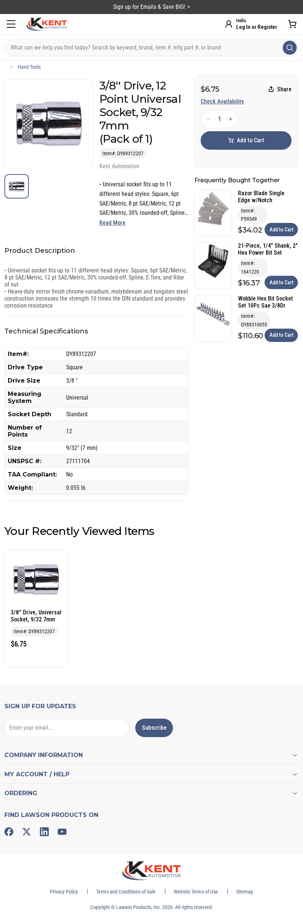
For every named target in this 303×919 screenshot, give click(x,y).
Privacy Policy (64, 892)
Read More (112, 222)
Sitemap (244, 892)
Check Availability (222, 101)
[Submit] (290, 48)
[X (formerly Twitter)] (26, 831)
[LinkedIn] (44, 831)
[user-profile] (228, 24)
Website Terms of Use (196, 892)
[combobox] (151, 47)
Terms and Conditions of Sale (126, 892)
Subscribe (154, 727)
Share (284, 89)
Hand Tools (29, 67)
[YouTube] (62, 831)
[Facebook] (8, 831)
